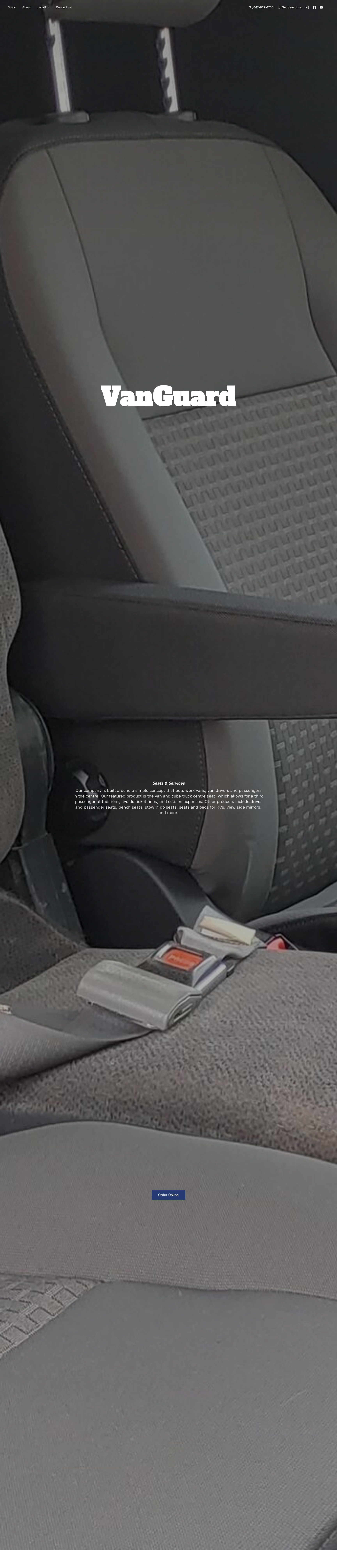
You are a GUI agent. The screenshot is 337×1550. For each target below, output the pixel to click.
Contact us (63, 7)
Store (12, 7)
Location (43, 7)
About (26, 7)
